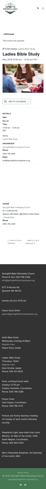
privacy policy (23, 472)
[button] (38, 8)
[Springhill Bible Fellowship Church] (10, 8)
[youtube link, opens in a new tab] (21, 484)
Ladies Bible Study (10, 139)
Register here (8, 344)
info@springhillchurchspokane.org (18, 280)
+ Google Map (8, 217)
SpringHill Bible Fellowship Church (16, 147)
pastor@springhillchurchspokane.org (19, 314)
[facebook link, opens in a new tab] (25, 484)
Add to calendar (17, 101)
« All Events (8, 34)
